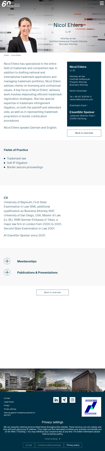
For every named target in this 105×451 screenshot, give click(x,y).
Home (6, 55)
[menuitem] (56, 400)
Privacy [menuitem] (6, 405)
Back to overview (84, 133)
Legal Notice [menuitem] (9, 402)
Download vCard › (78, 105)
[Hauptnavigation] (102, 3)
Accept (29, 445)
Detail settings (51, 439)
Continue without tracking (49, 445)
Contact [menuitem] (7, 398)
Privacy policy (73, 445)
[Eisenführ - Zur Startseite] (11, 4)
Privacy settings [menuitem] (10, 409)
